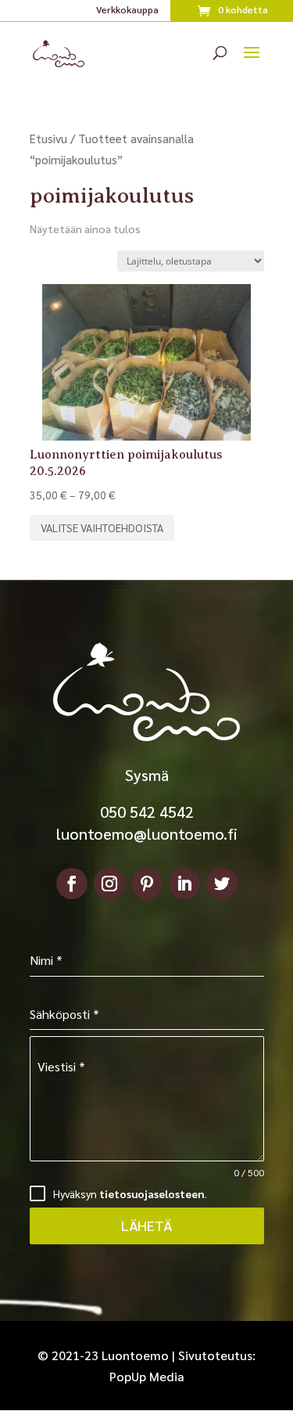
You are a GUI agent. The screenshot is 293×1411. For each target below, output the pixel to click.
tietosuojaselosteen (152, 1193)
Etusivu (48, 138)
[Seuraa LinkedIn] (184, 883)
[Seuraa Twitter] (222, 883)
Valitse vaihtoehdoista (102, 527)
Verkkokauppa (127, 10)
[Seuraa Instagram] (109, 883)
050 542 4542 (147, 811)
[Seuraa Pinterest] (147, 883)
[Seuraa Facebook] (72, 883)
